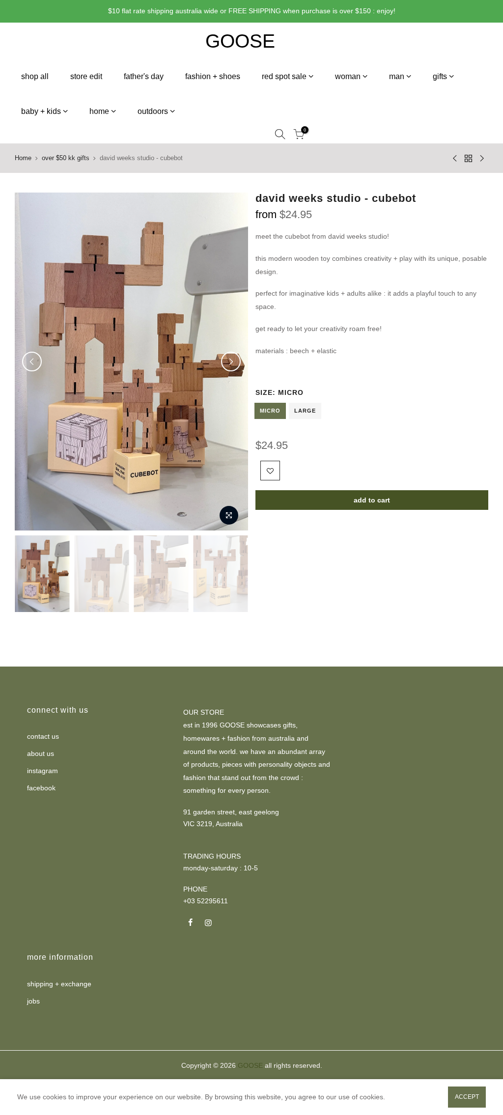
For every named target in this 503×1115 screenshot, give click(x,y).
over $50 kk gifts (65, 158)
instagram (42, 771)
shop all (35, 76)
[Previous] (32, 361)
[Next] (231, 361)
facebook (41, 788)
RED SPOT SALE (284, 76)
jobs (33, 1001)
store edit (86, 76)
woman (348, 76)
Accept (467, 1096)
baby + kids (41, 111)
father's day (144, 76)
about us (40, 753)
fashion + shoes (212, 76)
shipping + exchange (59, 984)
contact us (43, 736)
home (99, 111)
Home (23, 158)
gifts (440, 76)
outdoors (153, 111)
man (396, 76)
